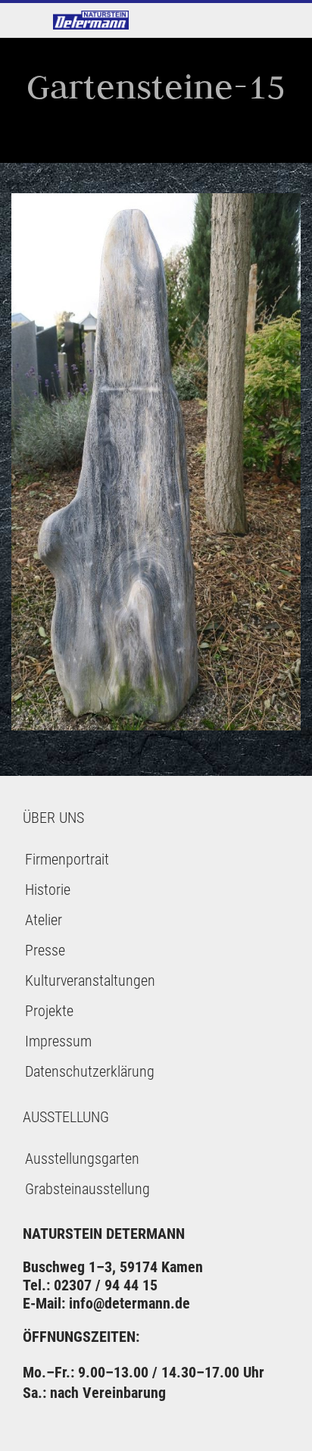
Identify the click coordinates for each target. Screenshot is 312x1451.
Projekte (49, 1011)
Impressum (58, 1041)
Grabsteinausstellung (87, 1189)
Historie (47, 889)
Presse (45, 950)
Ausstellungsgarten (82, 1158)
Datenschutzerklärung (89, 1071)
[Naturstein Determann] (91, 20)
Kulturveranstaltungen (90, 980)
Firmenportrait (67, 859)
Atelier (43, 920)
